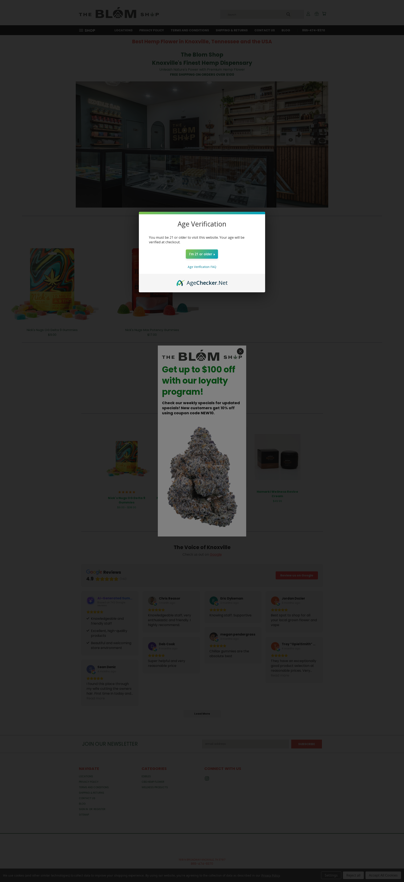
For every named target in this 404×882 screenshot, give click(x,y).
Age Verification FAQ (202, 267)
